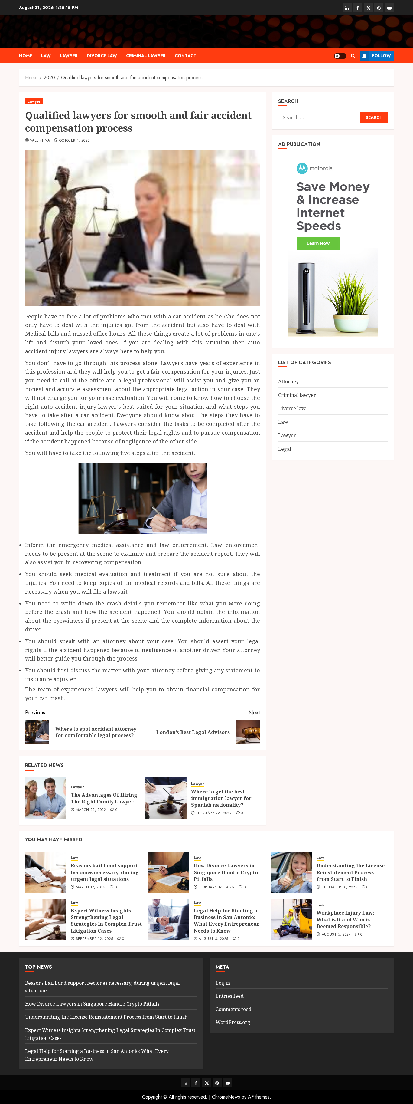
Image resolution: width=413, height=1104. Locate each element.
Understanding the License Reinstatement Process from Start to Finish (351, 872)
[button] (353, 56)
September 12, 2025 (94, 939)
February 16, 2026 (216, 887)
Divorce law (102, 56)
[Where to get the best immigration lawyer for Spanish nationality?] (166, 798)
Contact (186, 56)
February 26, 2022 (214, 813)
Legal (284, 449)
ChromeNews (226, 1096)
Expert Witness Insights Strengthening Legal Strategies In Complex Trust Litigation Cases (106, 920)
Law (46, 56)
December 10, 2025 (339, 887)
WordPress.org (233, 1022)
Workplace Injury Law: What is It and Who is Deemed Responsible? (345, 919)
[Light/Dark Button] (340, 56)
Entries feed (230, 996)
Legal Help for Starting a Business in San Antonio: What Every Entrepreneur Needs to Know (226, 920)
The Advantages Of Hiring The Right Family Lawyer (104, 798)
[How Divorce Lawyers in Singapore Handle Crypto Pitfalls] (168, 872)
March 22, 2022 (91, 810)
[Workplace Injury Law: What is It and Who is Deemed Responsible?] (291, 919)
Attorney (288, 381)
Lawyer (69, 56)
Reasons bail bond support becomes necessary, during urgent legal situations (105, 872)
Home (25, 56)
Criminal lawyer (146, 56)
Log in (223, 983)
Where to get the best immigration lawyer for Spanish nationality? (221, 798)
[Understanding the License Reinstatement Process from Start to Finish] (291, 872)
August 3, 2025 (213, 939)
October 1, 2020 (74, 140)
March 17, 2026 (91, 887)
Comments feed (234, 1009)
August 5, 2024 (336, 934)
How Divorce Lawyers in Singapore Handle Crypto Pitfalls (226, 872)
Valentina (40, 140)
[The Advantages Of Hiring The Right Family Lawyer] (45, 798)
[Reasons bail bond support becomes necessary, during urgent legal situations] (45, 872)
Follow (381, 56)
